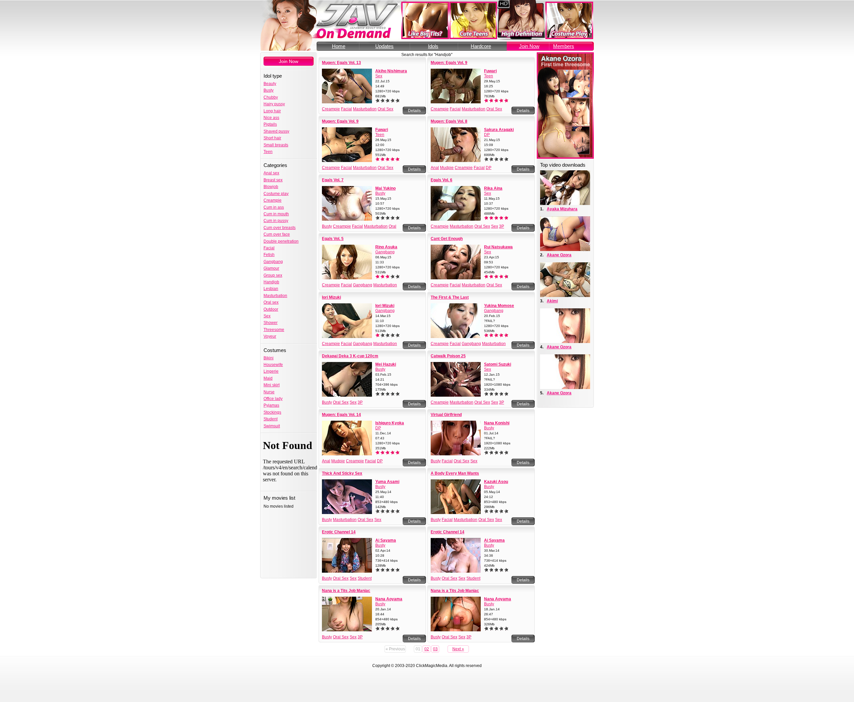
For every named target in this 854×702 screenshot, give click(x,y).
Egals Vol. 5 (333, 238)
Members (563, 46)
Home (338, 46)
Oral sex (271, 302)
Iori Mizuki (331, 297)
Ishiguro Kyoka (389, 423)
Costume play (276, 193)
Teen (268, 151)
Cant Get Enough (447, 238)
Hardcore (481, 46)
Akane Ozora (559, 255)
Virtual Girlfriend (446, 414)
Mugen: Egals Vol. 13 (341, 62)
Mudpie (447, 167)
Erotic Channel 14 (339, 532)
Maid (268, 378)
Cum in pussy (276, 220)
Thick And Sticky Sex (342, 473)
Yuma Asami (387, 481)
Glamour (271, 268)
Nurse (269, 392)
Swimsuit (272, 426)
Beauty (270, 83)
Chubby (271, 97)
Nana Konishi (496, 423)
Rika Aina (493, 188)
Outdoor (271, 309)
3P (501, 226)
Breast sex (273, 180)
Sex (267, 316)
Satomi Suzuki (497, 364)
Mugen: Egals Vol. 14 (341, 414)
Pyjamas (271, 405)
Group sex (273, 275)
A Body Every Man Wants (455, 473)
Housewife (273, 364)
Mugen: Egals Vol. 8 (449, 121)
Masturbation (275, 295)
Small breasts (276, 145)
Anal (435, 167)
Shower (271, 322)
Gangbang (273, 261)
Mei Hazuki (385, 364)
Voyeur (270, 336)
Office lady (273, 398)
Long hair (272, 111)
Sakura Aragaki (499, 129)
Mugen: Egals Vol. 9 (449, 62)
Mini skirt (272, 385)
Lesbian (271, 288)
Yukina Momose (499, 305)
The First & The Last (450, 297)
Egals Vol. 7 (333, 180)
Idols (433, 46)
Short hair (272, 138)
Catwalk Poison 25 (448, 356)
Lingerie (271, 371)
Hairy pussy (274, 104)
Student (271, 419)
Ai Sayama (385, 540)
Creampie (273, 200)
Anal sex (271, 173)
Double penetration (281, 241)
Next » (458, 649)
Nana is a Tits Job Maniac (346, 590)
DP (487, 134)
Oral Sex (385, 109)
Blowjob (271, 186)
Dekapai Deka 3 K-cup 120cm (350, 356)
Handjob (271, 282)
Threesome (274, 329)
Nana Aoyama (388, 599)
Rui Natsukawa (498, 247)
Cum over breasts (280, 227)
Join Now (529, 46)
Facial (269, 248)
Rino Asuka (386, 247)
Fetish (269, 254)
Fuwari (490, 71)
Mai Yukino (385, 188)
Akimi (552, 301)
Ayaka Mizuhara (562, 209)
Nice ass (271, 117)
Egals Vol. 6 (441, 180)
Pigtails (270, 124)
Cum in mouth (276, 214)
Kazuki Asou (496, 481)
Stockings (272, 412)
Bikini (269, 358)
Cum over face (277, 234)
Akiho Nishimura (391, 71)
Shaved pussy (276, 131)
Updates (384, 46)
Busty (269, 90)
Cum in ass (274, 207)
